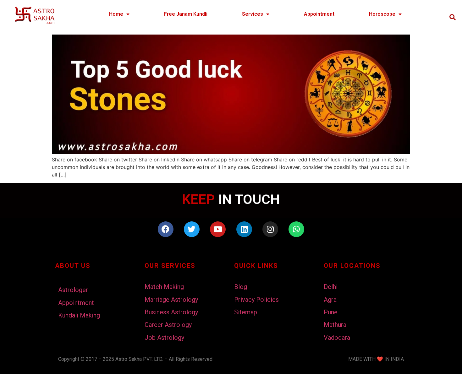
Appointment (319, 14)
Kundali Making (79, 315)
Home (116, 14)
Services (252, 14)
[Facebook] (165, 229)
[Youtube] (218, 229)
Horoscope (382, 14)
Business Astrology (171, 312)
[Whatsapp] (296, 229)
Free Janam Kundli (185, 14)
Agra (330, 299)
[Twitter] (192, 229)
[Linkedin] (244, 229)
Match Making (164, 286)
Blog (240, 286)
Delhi (331, 286)
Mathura (335, 324)
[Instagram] (270, 229)
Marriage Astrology (171, 299)
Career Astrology (168, 324)
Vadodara (337, 337)
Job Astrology (164, 337)
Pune (331, 312)
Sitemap (245, 312)
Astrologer (73, 290)
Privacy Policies (256, 299)
